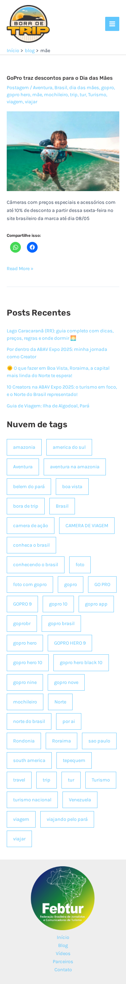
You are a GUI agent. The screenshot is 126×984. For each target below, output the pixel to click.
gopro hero (18, 95)
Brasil (60, 87)
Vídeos (63, 953)
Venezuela (80, 800)
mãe (37, 95)
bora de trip (25, 506)
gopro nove (66, 682)
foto (80, 565)
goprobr (22, 623)
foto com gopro (30, 584)
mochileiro (56, 95)
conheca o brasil (31, 545)
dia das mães (84, 87)
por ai (68, 721)
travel (19, 780)
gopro (107, 87)
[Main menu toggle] (112, 24)
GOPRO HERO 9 (70, 643)
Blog (63, 945)
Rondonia (24, 741)
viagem (15, 102)
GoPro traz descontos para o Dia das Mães (60, 78)
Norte (60, 702)
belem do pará (29, 486)
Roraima (61, 741)
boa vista (72, 486)
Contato (63, 970)
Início (63, 937)
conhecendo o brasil (35, 565)
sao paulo (99, 741)
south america (29, 760)
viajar (31, 102)
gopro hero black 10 (81, 662)
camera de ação (30, 526)
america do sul (69, 447)
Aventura (42, 87)
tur (83, 95)
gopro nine (25, 682)
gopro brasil (61, 623)
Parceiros (63, 961)
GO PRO (102, 584)
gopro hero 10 (27, 662)
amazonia (24, 447)
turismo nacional (32, 800)
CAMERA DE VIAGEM (87, 526)
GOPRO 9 (22, 604)
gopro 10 (58, 604)
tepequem (74, 760)
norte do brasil (29, 721)
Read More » (20, 269)
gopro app (96, 604)
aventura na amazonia (74, 467)
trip (74, 95)
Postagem (18, 87)
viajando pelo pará (67, 819)
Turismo (97, 95)
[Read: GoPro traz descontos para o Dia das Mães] (63, 151)
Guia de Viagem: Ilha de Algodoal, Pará (48, 406)
